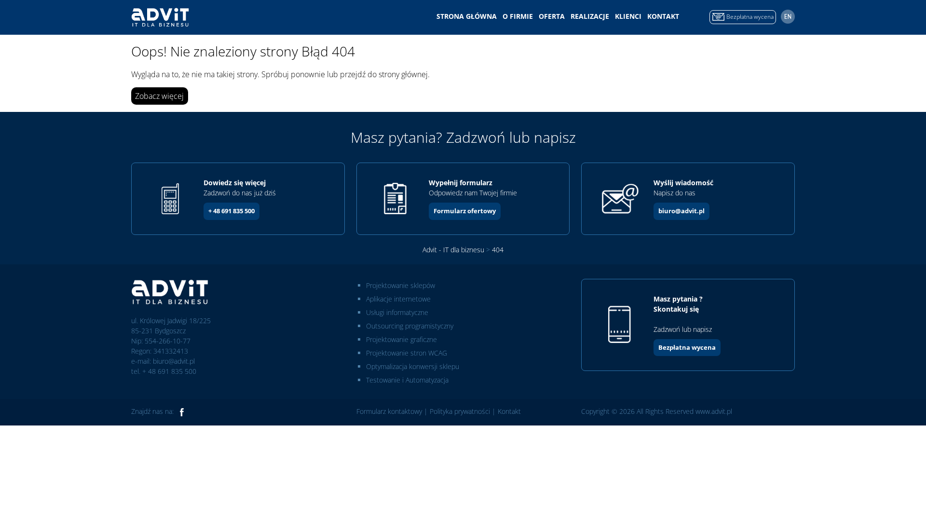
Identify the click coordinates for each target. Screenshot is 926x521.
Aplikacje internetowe (398, 298)
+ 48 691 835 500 (231, 210)
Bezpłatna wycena (687, 347)
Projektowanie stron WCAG (406, 352)
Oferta (552, 16)
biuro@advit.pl (681, 210)
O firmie (518, 16)
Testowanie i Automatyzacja (407, 379)
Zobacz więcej (159, 96)
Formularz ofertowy (465, 210)
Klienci (628, 16)
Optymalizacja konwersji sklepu (412, 366)
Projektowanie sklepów (400, 285)
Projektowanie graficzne (401, 339)
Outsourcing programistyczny (409, 325)
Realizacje (590, 16)
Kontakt (663, 16)
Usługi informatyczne (397, 312)
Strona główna (466, 16)
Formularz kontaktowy (389, 411)
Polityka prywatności (460, 411)
